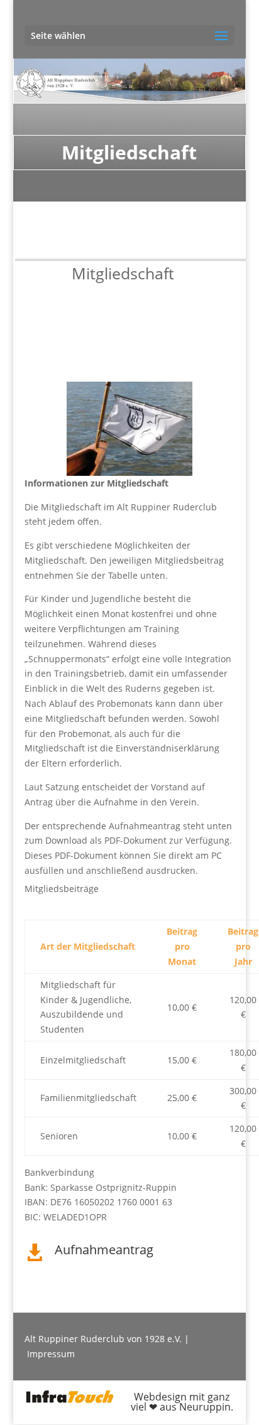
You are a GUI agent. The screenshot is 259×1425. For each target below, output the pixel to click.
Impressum (51, 1354)
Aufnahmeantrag (104, 1249)
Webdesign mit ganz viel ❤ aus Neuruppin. (182, 1402)
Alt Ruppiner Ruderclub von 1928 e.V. (103, 1339)
